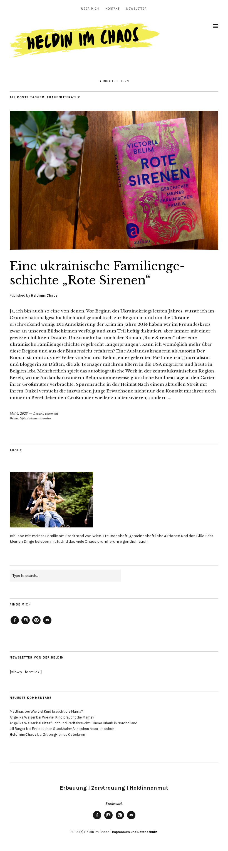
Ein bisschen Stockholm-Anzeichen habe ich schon (73, 729)
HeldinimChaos (44, 295)
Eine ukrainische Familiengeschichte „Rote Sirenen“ (97, 273)
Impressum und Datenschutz (134, 832)
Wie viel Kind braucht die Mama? (57, 711)
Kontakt (113, 9)
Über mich (90, 9)
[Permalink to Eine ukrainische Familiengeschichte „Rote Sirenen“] (114, 248)
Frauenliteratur (40, 418)
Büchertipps (18, 418)
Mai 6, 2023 (19, 414)
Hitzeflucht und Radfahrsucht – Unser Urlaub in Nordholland (89, 723)
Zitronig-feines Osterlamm (64, 734)
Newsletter (136, 9)
